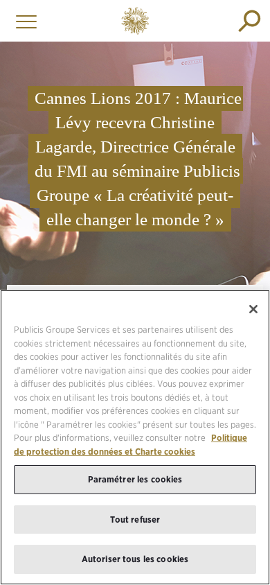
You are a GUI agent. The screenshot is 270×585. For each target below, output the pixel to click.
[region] (135, 437)
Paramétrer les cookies (135, 479)
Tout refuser (135, 519)
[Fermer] (253, 309)
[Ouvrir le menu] (23, 20)
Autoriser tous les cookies (135, 559)
